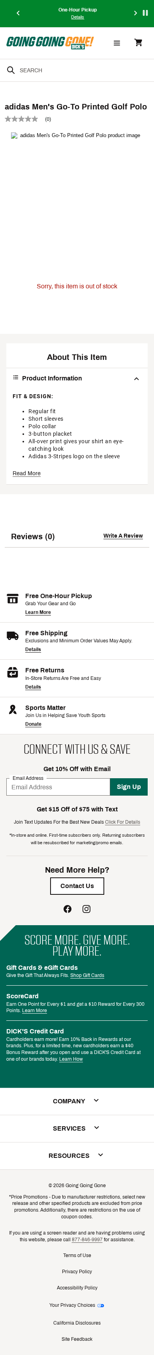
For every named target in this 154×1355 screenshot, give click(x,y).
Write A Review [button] (123, 536)
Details (33, 649)
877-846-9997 (87, 1239)
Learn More (38, 612)
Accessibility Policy (77, 1288)
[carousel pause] (145, 13)
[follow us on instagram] (86, 910)
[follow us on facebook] (67, 910)
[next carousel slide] (136, 13)
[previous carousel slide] (18, 13)
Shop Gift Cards (87, 975)
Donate (33, 724)
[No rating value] (25, 119)
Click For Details (122, 822)
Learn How (71, 1059)
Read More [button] (27, 473)
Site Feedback (77, 1339)
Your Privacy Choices (72, 1305)
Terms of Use (77, 1255)
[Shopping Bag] (138, 43)
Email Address (28, 778)
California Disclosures (77, 1323)
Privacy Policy (77, 1271)
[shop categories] (117, 43)
